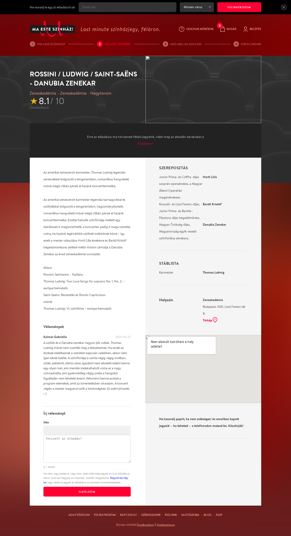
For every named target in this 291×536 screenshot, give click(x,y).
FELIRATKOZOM (239, 7)
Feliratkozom (105, 515)
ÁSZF (219, 515)
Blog (207, 515)
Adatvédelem (79, 515)
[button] (283, 7)
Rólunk (171, 515)
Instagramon (166, 524)
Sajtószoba (190, 515)
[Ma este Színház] (52, 29)
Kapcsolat (128, 515)
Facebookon (145, 524)
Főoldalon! (145, 144)
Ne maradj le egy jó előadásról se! (52, 7)
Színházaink (151, 515)
